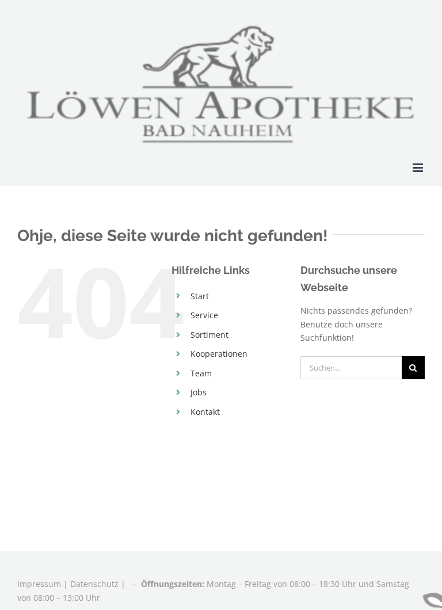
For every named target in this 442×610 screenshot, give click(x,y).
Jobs (198, 392)
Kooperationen (218, 353)
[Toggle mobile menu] (419, 168)
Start (199, 296)
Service (204, 315)
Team (201, 373)
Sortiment (209, 334)
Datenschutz (94, 583)
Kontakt (205, 411)
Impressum (40, 583)
